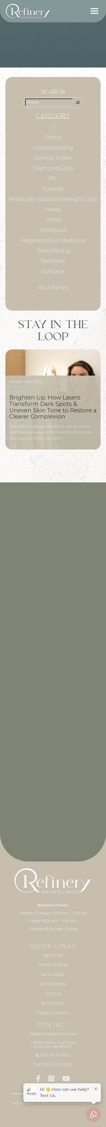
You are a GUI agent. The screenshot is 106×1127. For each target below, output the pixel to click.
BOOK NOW (53, 1003)
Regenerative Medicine (53, 240)
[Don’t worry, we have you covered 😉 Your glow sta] (53, 632)
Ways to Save (53, 965)
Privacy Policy (53, 1013)
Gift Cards (53, 975)
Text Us (53, 994)
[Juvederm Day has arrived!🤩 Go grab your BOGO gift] (53, 803)
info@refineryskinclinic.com (53, 1034)
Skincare (53, 260)
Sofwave (53, 271)
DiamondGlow (53, 168)
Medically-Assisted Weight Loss (53, 199)
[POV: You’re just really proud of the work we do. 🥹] (53, 746)
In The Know (53, 984)
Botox (53, 137)
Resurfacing (53, 250)
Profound (53, 230)
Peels (53, 219)
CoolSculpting (53, 147)
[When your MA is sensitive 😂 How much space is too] (53, 575)
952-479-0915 (55, 1055)
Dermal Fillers (53, 157)
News (53, 209)
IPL (53, 178)
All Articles (53, 287)
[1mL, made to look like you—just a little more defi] (53, 689)
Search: (53, 93)
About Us (53, 955)
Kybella (53, 188)
